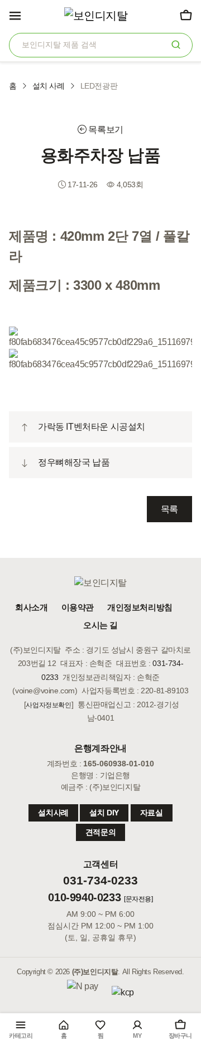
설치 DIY (104, 812)
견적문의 (100, 832)
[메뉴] (15, 15)
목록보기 (105, 129)
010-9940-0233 (84, 897)
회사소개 (31, 607)
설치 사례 (48, 85)
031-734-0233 (100, 880)
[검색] (176, 44)
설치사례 (53, 812)
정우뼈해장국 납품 (73, 462)
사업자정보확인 (48, 705)
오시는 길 (100, 625)
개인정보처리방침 (140, 607)
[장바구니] (185, 15)
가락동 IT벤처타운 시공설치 (91, 426)
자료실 (151, 812)
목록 (169, 509)
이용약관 (77, 607)
